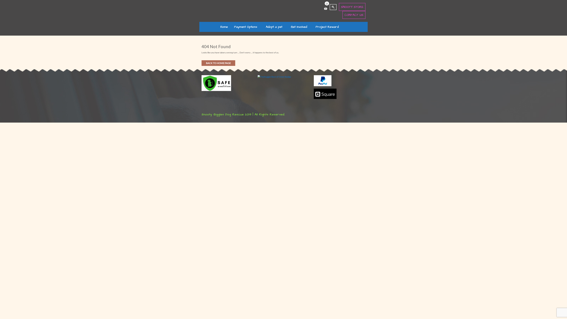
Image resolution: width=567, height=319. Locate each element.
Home (224, 27)
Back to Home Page (218, 63)
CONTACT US (353, 15)
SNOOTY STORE (352, 7)
